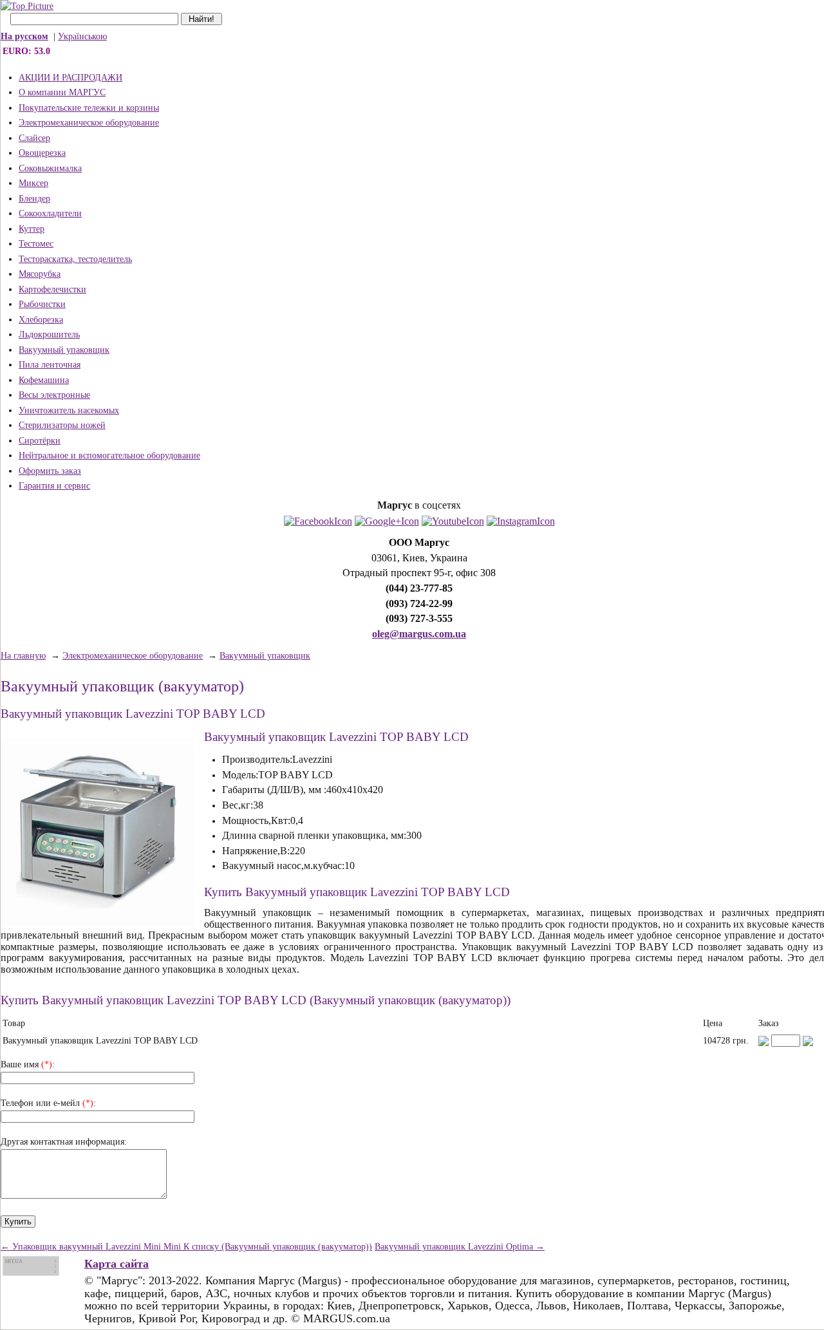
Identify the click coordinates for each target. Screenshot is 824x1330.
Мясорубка (40, 274)
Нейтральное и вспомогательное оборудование (109, 455)
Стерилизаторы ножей (62, 425)
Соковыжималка (50, 168)
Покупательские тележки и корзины (89, 108)
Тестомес (36, 243)
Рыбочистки (42, 304)
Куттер (31, 229)
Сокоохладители (50, 213)
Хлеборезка (41, 319)
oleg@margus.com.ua (419, 633)
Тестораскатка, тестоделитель (75, 259)
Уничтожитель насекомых (69, 410)
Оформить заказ (50, 471)
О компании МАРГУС (62, 92)
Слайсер (34, 138)
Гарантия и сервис (54, 486)
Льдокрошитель (49, 334)
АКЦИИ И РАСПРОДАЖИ (70, 77)
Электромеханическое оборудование (89, 122)
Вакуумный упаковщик (64, 350)
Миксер (33, 183)
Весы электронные (54, 395)
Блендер (34, 198)
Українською (82, 36)
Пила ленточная (49, 365)
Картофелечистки (52, 289)
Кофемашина (44, 380)
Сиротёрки (40, 440)
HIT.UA (14, 1261)
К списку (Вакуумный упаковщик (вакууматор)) (277, 1246)
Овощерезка (42, 153)
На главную (23, 655)
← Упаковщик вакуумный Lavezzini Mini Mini (92, 1246)
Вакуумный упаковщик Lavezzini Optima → (460, 1246)
